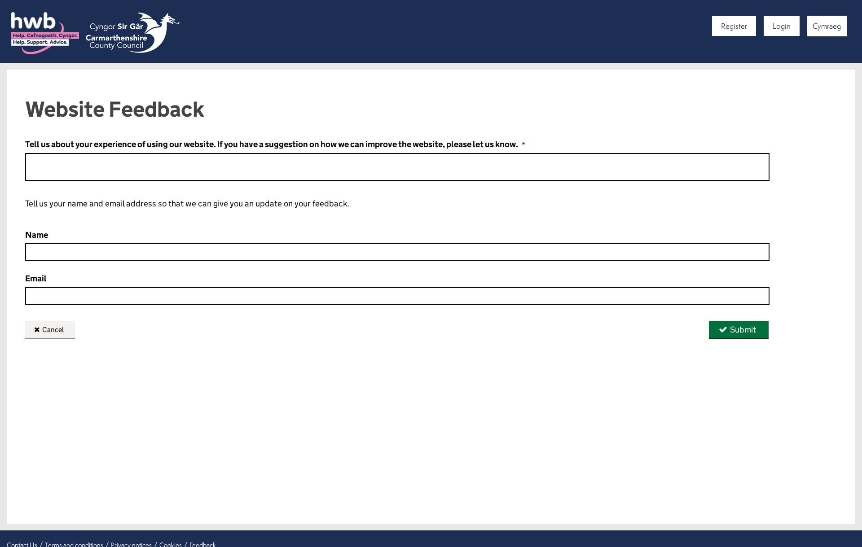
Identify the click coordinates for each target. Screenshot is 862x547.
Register (734, 26)
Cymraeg (827, 26)
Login (782, 26)
